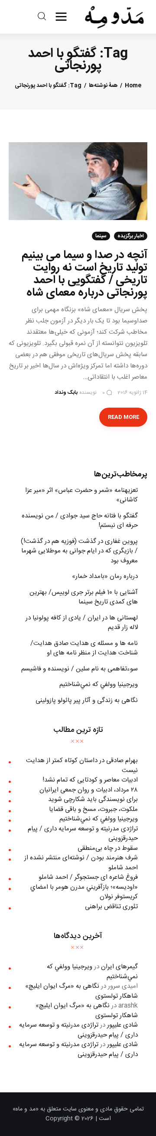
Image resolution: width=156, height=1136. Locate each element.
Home (133, 86)
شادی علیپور (122, 1025)
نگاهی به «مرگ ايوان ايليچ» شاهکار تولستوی (81, 991)
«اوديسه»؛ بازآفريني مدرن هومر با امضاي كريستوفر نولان (84, 892)
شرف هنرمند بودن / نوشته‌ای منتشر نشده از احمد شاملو (81, 862)
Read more (123, 417)
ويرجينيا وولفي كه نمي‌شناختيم (98, 684)
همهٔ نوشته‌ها (103, 86)
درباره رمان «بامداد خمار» (105, 576)
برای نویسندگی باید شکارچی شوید (93, 799)
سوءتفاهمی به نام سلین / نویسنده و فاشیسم (79, 669)
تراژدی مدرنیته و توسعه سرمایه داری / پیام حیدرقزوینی (83, 833)
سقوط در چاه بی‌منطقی (108, 848)
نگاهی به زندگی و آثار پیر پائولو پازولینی (87, 700)
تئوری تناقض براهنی (111, 906)
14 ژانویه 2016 (132, 392)
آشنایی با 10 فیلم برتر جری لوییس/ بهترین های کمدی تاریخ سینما (83, 597)
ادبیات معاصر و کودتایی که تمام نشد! (90, 780)
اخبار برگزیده (130, 236)
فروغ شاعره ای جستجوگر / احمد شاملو (88, 877)
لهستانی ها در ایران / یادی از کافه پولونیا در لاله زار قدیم (82, 623)
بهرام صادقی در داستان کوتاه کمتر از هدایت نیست (82, 765)
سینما (101, 236)
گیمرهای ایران (119, 966)
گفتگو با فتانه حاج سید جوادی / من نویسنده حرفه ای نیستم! (80, 521)
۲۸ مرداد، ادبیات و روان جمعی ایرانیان (88, 790)
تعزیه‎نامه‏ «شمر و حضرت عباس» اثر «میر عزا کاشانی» (81, 495)
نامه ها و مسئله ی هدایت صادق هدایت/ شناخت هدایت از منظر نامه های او (84, 648)
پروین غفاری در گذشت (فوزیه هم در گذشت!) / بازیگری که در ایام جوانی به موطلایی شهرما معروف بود (79, 551)
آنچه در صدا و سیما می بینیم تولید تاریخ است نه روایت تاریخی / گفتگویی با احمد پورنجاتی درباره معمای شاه (84, 274)
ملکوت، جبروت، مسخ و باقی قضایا (93, 809)
